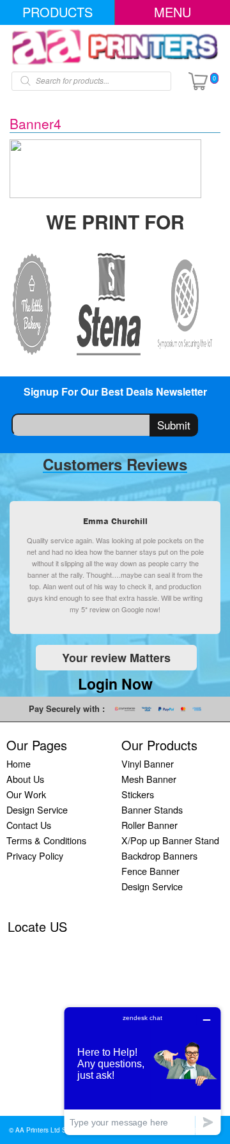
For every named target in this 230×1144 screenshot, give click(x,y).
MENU (172, 12)
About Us (25, 778)
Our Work (26, 794)
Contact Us (28, 824)
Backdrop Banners (159, 855)
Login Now (115, 683)
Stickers (137, 794)
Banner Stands (152, 809)
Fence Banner (150, 870)
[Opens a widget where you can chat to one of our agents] (142, 1071)
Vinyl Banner (147, 763)
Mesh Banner (148, 778)
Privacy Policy (34, 855)
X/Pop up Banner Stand (170, 840)
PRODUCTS (57, 12)
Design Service (37, 809)
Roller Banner (149, 824)
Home (18, 763)
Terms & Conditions (46, 840)
